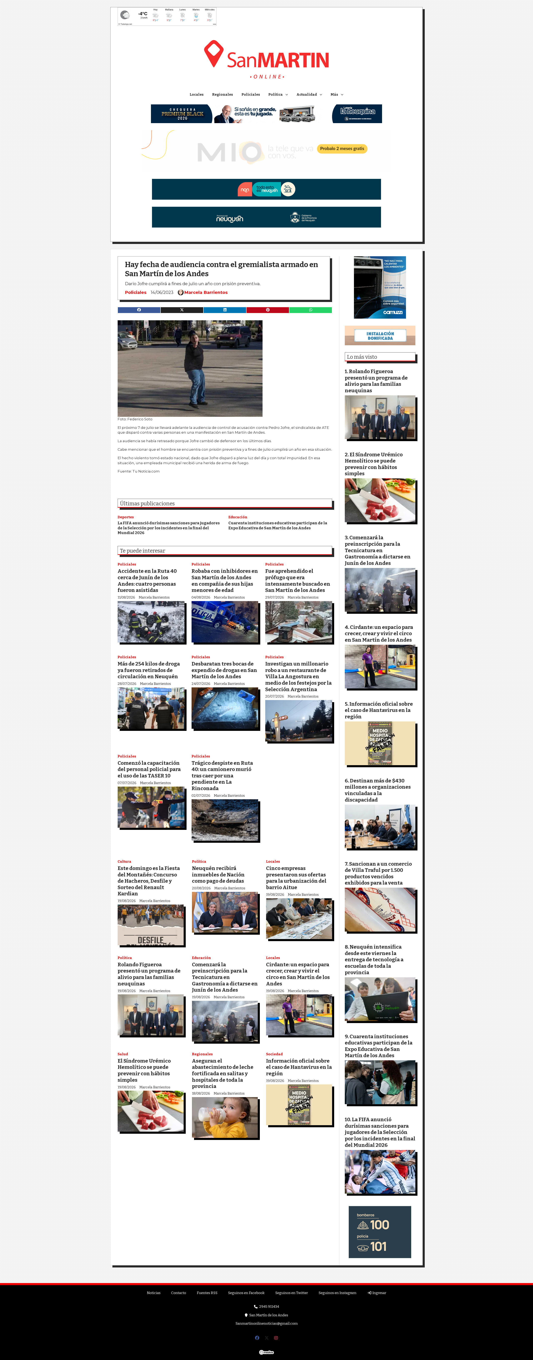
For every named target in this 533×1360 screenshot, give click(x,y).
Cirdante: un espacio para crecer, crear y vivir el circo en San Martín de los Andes (298, 974)
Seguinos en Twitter (291, 1293)
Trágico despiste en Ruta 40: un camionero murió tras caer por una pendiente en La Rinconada (222, 775)
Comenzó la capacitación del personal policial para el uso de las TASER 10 (149, 769)
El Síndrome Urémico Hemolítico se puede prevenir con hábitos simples (144, 1070)
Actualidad (306, 94)
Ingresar (379, 1293)
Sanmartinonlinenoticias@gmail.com (266, 1323)
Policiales (251, 94)
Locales (197, 94)
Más (334, 94)
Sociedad (274, 1054)
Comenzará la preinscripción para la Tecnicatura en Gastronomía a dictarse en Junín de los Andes (225, 977)
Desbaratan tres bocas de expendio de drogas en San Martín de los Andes (224, 670)
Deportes (126, 517)
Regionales (222, 94)
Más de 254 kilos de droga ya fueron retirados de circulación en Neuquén (149, 670)
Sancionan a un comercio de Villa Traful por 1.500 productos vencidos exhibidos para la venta (378, 873)
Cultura (124, 861)
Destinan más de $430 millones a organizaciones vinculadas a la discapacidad (378, 790)
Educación (237, 517)
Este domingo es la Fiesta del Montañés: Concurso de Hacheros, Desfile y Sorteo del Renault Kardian (149, 881)
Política (275, 94)
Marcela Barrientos (206, 292)
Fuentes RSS (207, 1293)
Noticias (154, 1293)
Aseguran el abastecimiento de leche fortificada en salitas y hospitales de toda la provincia (222, 1073)
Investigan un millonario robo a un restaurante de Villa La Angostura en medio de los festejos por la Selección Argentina (298, 676)
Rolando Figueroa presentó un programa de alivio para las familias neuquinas (149, 974)
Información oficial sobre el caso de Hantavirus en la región (299, 1067)
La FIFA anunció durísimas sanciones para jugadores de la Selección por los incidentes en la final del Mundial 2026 (169, 528)
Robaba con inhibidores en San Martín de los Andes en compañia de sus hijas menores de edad (225, 580)
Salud (123, 1054)
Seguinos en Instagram (337, 1293)
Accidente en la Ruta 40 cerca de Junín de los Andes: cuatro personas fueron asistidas (147, 580)
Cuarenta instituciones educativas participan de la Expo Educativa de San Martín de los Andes (277, 525)
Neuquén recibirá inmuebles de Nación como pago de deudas (218, 874)
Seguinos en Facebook (246, 1293)
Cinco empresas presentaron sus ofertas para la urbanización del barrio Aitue (296, 877)
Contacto (178, 1293)
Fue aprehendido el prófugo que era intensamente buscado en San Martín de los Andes (297, 580)
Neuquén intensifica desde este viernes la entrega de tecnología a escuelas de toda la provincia (374, 959)
